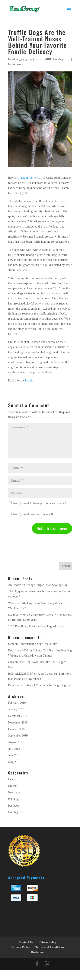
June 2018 (14, 755)
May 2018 (14, 762)
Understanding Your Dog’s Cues (38, 643)
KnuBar (12, 785)
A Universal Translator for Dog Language (46, 685)
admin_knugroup (22, 59)
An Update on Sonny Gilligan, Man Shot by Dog (37, 585)
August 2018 (15, 742)
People (29, 380)
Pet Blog (13, 799)
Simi (11, 643)
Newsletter (14, 792)
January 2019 (16, 709)
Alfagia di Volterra (27, 177)
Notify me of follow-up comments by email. (40, 503)
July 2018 (14, 748)
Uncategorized (61, 59)
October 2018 (16, 729)
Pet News (13, 805)
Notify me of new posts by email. (33, 514)
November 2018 (18, 722)
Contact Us (26, 942)
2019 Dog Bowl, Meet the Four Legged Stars (35, 626)
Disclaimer (38, 952)
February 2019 (17, 702)
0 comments (15, 64)
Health (12, 779)
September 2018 (18, 735)
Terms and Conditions (49, 947)
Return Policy (48, 942)
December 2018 (17, 716)
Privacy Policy (20, 947)
